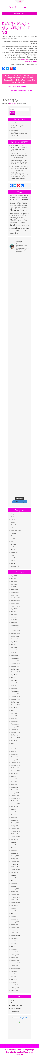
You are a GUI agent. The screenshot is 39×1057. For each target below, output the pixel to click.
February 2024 (15, 658)
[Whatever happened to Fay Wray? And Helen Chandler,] (19, 417)
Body (19, 80)
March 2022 (14, 721)
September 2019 (15, 804)
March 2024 (14, 655)
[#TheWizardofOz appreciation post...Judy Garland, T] (19, 453)
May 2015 (13, 946)
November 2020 (15, 765)
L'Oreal (15, 216)
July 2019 (13, 809)
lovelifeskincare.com (31, 61)
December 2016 (15, 894)
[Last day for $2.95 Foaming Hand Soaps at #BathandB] (19, 308)
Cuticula (12, 203)
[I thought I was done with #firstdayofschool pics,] (19, 272)
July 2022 (13, 710)
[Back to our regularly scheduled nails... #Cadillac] (19, 332)
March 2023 (14, 688)
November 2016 (15, 897)
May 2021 (14, 749)
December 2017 (15, 861)
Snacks (13, 563)
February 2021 (15, 757)
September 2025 (15, 606)
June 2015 (13, 944)
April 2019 (14, 817)
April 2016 (14, 916)
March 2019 (14, 820)
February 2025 (15, 625)
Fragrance (13, 533)
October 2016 (14, 900)
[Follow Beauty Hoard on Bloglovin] (19, 1019)
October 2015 (14, 933)
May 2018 (14, 847)
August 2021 (14, 740)
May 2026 (14, 584)
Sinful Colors (15, 225)
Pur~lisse (30, 78)
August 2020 (14, 773)
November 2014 (15, 963)
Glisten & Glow (17, 210)
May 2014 (14, 979)
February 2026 (15, 592)
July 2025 (13, 611)
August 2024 (14, 642)
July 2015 (13, 941)
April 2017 (14, 883)
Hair (12, 541)
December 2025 (15, 598)
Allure (11, 195)
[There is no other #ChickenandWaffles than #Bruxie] (19, 405)
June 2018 (13, 845)
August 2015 (14, 938)
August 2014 (14, 971)
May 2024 (14, 650)
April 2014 (14, 982)
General (13, 536)
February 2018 (15, 856)
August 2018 (14, 839)
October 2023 (15, 669)
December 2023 (15, 663)
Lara (8, 75)
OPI (13, 217)
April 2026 (14, 587)
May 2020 (14, 782)
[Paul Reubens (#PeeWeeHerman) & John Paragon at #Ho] (19, 441)
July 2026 (13, 578)
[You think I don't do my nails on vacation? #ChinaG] (19, 368)
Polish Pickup (14, 220)
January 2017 (14, 891)
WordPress (19, 1054)
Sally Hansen (14, 222)
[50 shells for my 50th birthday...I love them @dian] (19, 356)
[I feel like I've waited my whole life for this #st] (19, 477)
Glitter (26, 211)
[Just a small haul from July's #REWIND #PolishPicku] (19, 344)
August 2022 (14, 707)
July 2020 (13, 776)
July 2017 (13, 875)
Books (12, 517)
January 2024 (15, 661)
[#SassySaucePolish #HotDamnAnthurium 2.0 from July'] (19, 260)
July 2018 (13, 842)
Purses (13, 560)
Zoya (16, 233)
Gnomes (13, 538)
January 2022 (15, 727)
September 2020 (15, 771)
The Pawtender (15, 1011)
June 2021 (13, 746)
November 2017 (15, 864)
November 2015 (15, 930)
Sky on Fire (14, 123)
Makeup (28, 80)
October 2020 (15, 768)
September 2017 (15, 869)
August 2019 (14, 806)
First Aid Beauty (13, 205)
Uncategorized (15, 566)
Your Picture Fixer (16, 1008)
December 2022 (15, 696)
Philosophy (23, 217)
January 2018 (14, 858)
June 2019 (13, 812)
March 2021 (14, 754)
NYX (11, 217)
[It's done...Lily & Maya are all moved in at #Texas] (19, 320)
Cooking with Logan (16, 1006)
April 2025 (14, 620)
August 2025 (14, 609)
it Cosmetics (20, 213)
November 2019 (15, 798)
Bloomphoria (14, 130)
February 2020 (15, 790)
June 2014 (13, 976)
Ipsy (15, 214)
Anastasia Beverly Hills (18, 195)
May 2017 (13, 880)
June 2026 (14, 581)
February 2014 (15, 987)
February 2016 (15, 922)
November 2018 (15, 831)
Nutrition (13, 558)
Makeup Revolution (21, 216)
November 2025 (15, 600)
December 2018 (15, 828)
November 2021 (15, 732)
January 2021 (14, 760)
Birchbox (24, 197)
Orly (15, 218)
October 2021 (14, 735)
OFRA (24, 78)
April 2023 (14, 685)
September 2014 (15, 968)
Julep (25, 213)
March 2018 (14, 853)
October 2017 (14, 867)
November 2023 (15, 666)
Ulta (18, 231)
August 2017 (14, 872)
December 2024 (15, 631)
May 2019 (14, 815)
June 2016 (13, 911)
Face (23, 80)
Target (11, 231)
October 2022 (15, 702)
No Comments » (20, 82)
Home (12, 1000)
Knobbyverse (14, 1003)
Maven (26, 216)
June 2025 (14, 614)
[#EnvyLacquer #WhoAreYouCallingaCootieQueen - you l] (19, 284)
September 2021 (15, 738)
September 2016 (15, 902)
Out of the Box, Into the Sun (19, 133)
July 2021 (13, 743)
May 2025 (14, 617)
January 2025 (15, 628)
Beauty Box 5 (31, 75)
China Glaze (13, 200)
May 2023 (14, 683)
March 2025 (14, 622)
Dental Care (14, 525)
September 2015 (15, 935)
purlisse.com (24, 59)
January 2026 (15, 595)
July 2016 (13, 908)
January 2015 (14, 957)
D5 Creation (18, 1052)
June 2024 (14, 647)
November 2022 (15, 699)
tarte (15, 231)
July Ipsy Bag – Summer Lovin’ (19, 90)
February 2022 (15, 724)
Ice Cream (13, 544)
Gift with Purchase (20, 208)
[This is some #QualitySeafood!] (19, 393)
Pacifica (19, 217)
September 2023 (15, 672)
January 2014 (14, 990)
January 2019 (14, 826)
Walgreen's (12, 233)
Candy (13, 522)
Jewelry (13, 547)
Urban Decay (24, 231)
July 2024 (13, 644)
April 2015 (14, 949)
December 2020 (15, 762)
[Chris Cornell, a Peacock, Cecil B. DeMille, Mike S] (19, 429)
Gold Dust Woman (16, 136)
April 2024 (14, 652)
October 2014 (14, 965)
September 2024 (15, 639)
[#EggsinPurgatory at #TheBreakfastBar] (19, 380)
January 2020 (15, 793)
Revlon (21, 220)
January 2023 (15, 694)
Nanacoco (19, 78)
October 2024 (15, 636)
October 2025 (15, 603)
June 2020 (14, 779)
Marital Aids (14, 552)
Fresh (18, 205)
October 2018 (14, 834)
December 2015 (15, 927)
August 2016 (14, 905)
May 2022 (14, 716)
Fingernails (21, 203)
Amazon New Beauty (18, 86)
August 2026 (14, 576)
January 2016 (14, 924)
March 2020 (14, 787)
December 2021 (15, 729)
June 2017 (13, 878)
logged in (12, 103)
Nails (33, 80)
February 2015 (15, 955)
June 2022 (14, 713)
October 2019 (14, 801)
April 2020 (14, 784)
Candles (13, 519)
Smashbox (24, 225)
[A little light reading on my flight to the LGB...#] (19, 489)
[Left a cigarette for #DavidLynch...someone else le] (19, 465)
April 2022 (14, 718)
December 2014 (15, 960)
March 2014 (14, 985)
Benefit (19, 197)
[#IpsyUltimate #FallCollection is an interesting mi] (19, 296)
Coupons (24, 199)
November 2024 (15, 633)
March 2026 (14, 589)
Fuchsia (21, 205)
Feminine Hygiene (16, 530)
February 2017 (15, 889)
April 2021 (14, 751)
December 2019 (15, 795)
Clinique (18, 200)
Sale (25, 220)
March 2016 (14, 919)
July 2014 (13, 974)
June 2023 (14, 680)
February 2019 (15, 823)
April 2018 (14, 850)
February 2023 (15, 691)
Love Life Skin (10, 78)
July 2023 (13, 677)
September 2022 (15, 705)
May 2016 (14, 913)
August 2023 (14, 674)
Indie (11, 214)
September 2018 (15, 837)
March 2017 (14, 886)
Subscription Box (8, 80)
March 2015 (14, 952)
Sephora (22, 222)
